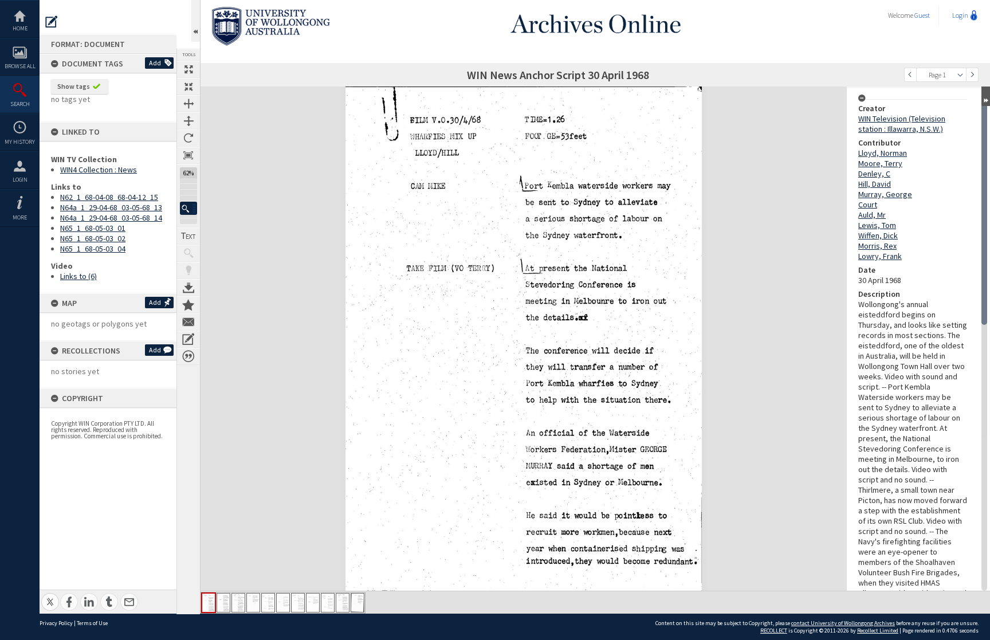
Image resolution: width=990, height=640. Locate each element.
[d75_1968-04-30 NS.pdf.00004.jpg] (253, 602)
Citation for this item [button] (188, 356)
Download (188, 287)
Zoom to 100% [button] (188, 155)
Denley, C (874, 173)
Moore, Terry (880, 163)
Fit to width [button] (188, 103)
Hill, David (874, 184)
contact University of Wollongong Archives (843, 623)
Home (20, 28)
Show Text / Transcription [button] (188, 236)
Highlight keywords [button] (188, 270)
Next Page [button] (972, 74)
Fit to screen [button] (188, 86)
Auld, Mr (872, 215)
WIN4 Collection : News (98, 169)
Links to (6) (78, 276)
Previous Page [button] (910, 74)
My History (20, 142)
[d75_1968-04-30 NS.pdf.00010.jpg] (342, 602)
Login (20, 179)
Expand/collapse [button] (985, 96)
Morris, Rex (877, 246)
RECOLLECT (773, 630)
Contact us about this (188, 322)
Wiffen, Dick (878, 235)
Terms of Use (92, 623)
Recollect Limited (877, 630)
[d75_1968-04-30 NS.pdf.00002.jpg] (223, 602)
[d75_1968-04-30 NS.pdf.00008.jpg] (313, 602)
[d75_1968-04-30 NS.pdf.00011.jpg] (357, 602)
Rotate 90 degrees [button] (188, 138)
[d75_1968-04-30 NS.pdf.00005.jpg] (268, 602)
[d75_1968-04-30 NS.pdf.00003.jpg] (238, 602)
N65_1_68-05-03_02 (92, 238)
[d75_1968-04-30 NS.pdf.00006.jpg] (283, 602)
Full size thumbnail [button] (188, 69)
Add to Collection (188, 304)
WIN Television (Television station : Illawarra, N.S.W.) (901, 123)
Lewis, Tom (877, 225)
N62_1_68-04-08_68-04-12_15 (109, 197)
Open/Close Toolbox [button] (195, 21)
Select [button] (960, 74)
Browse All (20, 66)
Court (867, 204)
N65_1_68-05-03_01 (92, 228)
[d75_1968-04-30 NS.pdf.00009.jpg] (328, 602)
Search (20, 104)
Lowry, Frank (880, 256)
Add (155, 62)
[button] (188, 208)
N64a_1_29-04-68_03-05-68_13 (111, 207)
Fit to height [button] (188, 120)
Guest (922, 15)
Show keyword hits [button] (188, 253)
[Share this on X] (50, 595)
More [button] (20, 217)
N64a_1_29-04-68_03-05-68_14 (111, 218)
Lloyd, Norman (882, 153)
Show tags (73, 86)
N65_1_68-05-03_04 (92, 249)
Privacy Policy (56, 623)
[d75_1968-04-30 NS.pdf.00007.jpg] (298, 602)
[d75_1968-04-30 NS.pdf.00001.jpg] (208, 602)
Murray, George (885, 194)
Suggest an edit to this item (51, 21)
